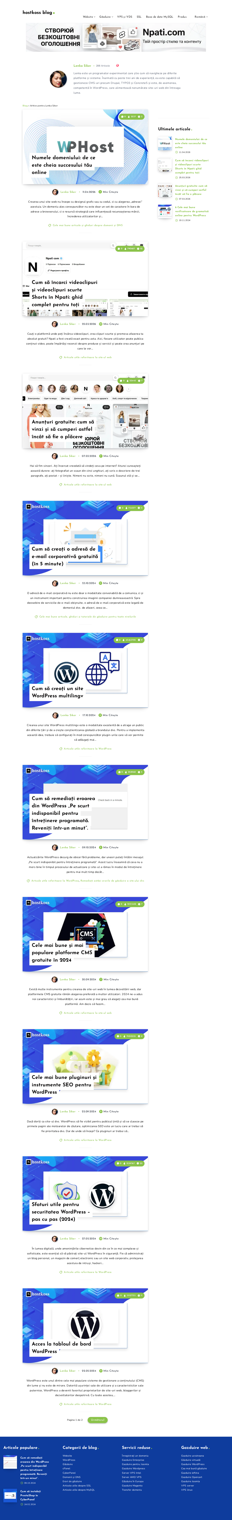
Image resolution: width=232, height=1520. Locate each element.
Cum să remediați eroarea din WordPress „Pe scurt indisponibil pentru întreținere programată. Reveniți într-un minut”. (63, 813)
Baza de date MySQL (159, 17)
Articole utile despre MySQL (79, 1489)
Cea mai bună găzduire (194, 1468)
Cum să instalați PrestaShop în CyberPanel (30, 1495)
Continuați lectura (132, 174)
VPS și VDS (124, 17)
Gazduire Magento (132, 1485)
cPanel (66, 1468)
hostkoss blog (37, 13)
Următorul (97, 1420)
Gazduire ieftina (190, 1473)
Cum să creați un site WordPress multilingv (57, 692)
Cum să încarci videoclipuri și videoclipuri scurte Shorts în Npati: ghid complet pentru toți (64, 294)
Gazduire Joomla (190, 1481)
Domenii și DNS (72, 1477)
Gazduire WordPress (192, 1464)
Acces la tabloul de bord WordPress (61, 1348)
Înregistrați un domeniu (135, 1455)
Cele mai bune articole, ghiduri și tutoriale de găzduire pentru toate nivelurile (87, 617)
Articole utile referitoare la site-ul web (88, 357)
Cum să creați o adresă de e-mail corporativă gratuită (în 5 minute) (65, 557)
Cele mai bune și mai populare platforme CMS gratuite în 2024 (62, 953)
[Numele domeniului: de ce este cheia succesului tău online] (165, 143)
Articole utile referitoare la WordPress (88, 749)
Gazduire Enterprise (133, 1460)
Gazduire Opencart (191, 1477)
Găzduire (105, 17)
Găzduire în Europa (132, 1481)
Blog (25, 105)
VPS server (187, 1485)
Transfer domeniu (132, 1489)
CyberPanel (69, 1473)
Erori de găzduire (72, 1481)
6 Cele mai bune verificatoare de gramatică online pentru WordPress (192, 211)
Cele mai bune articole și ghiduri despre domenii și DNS (88, 225)
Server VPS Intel (131, 1473)
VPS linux (187, 1489)
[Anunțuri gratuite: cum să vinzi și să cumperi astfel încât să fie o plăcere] (165, 190)
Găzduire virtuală (190, 1460)
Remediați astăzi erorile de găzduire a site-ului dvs (112, 881)
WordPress (69, 1460)
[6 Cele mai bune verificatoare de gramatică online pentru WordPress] (165, 211)
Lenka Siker (82, 66)
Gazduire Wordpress (133, 1468)
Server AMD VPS (131, 1477)
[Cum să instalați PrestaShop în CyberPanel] (10, 1495)
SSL (139, 17)
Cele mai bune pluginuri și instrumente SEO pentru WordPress (64, 1085)
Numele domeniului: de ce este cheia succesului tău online (63, 165)
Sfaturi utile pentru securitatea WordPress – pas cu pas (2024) (61, 1212)
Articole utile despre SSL (77, 1485)
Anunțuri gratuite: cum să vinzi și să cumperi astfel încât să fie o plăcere (63, 430)
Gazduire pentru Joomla (135, 1464)
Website (88, 17)
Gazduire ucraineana (192, 1455)
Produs (182, 17)
